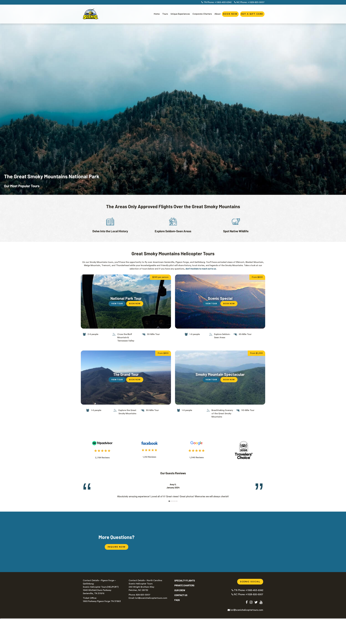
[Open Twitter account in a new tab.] (256, 602)
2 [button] (171, 501)
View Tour (117, 303)
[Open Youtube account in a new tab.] (261, 602)
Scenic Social (251, 582)
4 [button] (175, 501)
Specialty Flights (184, 580)
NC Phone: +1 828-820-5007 (250, 2)
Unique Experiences (180, 14)
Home (157, 14)
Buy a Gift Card (252, 14)
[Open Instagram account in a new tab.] (251, 602)
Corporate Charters (202, 14)
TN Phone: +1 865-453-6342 (217, 2)
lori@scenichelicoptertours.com (246, 610)
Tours (165, 14)
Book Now (230, 14)
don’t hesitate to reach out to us (201, 268)
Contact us (180, 595)
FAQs (177, 600)
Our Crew (179, 590)
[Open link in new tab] (102, 443)
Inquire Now (116, 547)
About (217, 14)
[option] (173, 488)
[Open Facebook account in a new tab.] (247, 602)
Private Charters (184, 585)
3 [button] (173, 501)
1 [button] (169, 501)
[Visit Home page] (90, 14)
